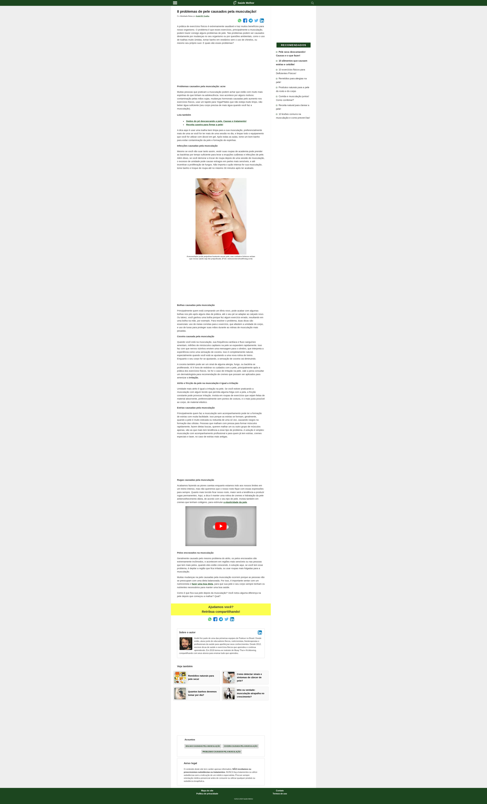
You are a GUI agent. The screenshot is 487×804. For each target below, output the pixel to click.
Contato (280, 791)
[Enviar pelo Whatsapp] (240, 20)
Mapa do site (207, 791)
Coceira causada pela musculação (240, 746)
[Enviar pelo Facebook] (245, 20)
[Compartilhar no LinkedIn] (262, 20)
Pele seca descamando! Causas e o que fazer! (291, 53)
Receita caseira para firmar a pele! (204, 124)
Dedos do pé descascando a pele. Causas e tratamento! (216, 121)
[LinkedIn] (260, 632)
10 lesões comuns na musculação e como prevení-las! (293, 116)
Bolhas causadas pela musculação (203, 746)
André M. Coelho (202, 16)
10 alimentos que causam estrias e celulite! (291, 62)
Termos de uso (280, 794)
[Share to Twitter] (256, 20)
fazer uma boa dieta (202, 584)
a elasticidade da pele (235, 502)
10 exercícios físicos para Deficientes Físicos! (290, 71)
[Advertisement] (221, 64)
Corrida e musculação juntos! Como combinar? (292, 98)
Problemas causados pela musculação (222, 752)
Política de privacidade (207, 794)
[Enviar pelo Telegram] (251, 20)
